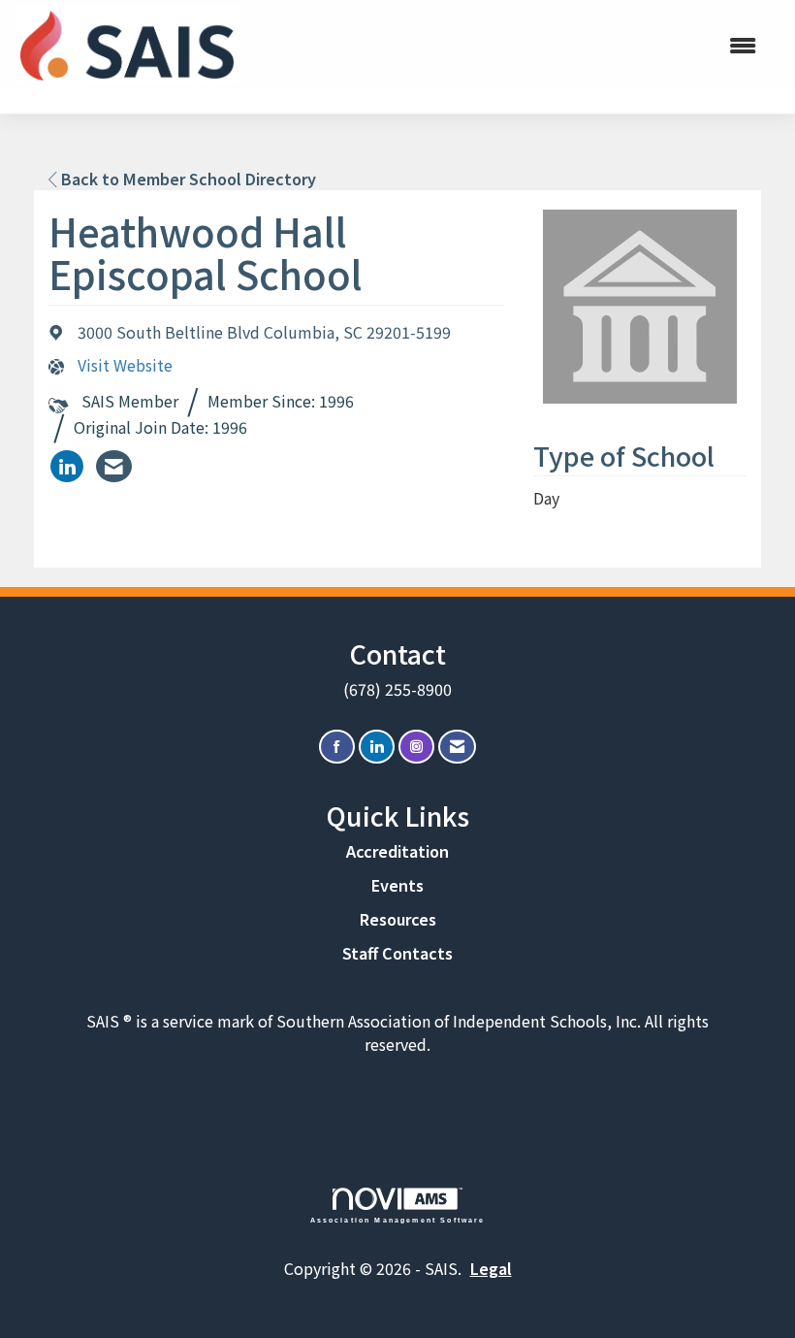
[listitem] (66, 466)
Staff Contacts (397, 952)
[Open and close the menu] (521, 45)
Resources (398, 918)
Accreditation (397, 851)
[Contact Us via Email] (457, 747)
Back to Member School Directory (186, 178)
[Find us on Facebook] (337, 747)
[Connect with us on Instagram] (416, 747)
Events (397, 885)
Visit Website (125, 365)
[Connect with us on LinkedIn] (377, 747)
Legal (491, 1268)
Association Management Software (398, 1220)
